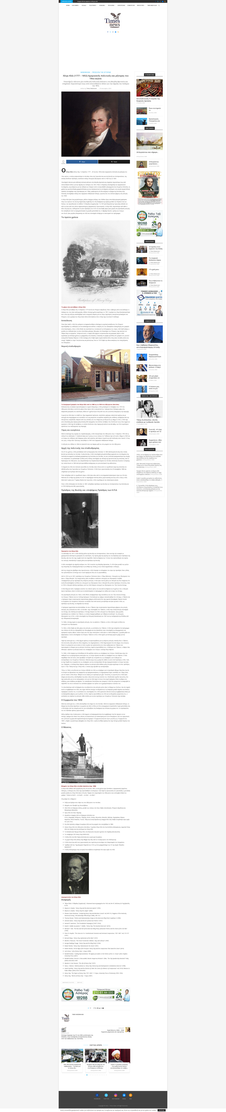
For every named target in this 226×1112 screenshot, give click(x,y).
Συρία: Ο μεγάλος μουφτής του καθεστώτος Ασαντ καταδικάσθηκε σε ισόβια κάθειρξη (149, 479)
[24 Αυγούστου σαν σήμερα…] (149, 141)
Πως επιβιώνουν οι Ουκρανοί (155, 282)
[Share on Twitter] (95, 1008)
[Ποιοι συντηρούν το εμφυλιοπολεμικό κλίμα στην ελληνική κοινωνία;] (141, 110)
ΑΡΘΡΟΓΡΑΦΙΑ (121, 5)
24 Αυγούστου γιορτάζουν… (154, 163)
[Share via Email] (103, 1008)
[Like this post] (91, 1008)
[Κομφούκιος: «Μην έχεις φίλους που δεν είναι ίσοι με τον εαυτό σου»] (141, 442)
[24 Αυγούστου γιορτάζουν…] (141, 164)
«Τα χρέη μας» (154, 269)
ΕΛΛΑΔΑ (84, 5)
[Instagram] (160, 1)
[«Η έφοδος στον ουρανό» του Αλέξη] (141, 249)
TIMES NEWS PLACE (152, 5)
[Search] (159, 5)
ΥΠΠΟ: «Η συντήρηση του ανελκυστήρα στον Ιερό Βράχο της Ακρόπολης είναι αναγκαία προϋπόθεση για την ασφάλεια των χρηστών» (149, 457)
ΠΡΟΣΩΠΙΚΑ (111, 5)
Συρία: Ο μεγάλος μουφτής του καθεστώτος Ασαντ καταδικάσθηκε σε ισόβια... (72, 1066)
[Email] (162, 1)
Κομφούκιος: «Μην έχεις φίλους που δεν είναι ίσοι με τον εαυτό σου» (155, 443)
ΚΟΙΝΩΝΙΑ (102, 5)
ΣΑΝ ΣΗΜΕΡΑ (75, 5)
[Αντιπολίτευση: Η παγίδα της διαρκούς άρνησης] (149, 88)
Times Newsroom (91, 88)
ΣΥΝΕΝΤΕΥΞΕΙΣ (131, 5)
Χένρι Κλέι (79, 982)
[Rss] (165, 1)
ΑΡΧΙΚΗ (68, 5)
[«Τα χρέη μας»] (141, 271)
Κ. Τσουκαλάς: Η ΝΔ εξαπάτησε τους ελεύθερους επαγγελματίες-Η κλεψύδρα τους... (96, 1052)
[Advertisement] (113, 53)
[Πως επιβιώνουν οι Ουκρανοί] (141, 283)
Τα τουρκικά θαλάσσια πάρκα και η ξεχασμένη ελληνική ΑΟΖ (155, 261)
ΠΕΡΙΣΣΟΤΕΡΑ (140, 5)
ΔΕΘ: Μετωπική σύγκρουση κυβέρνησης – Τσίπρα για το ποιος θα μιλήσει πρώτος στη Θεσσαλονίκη (149, 465)
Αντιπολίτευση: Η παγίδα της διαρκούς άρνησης (148, 100)
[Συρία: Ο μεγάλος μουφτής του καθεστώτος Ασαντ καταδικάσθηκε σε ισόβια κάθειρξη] (72, 1056)
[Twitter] (158, 1)
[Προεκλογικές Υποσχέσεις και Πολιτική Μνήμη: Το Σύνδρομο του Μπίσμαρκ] (141, 121)
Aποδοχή (161, 1110)
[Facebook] (155, 1)
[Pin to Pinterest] (97, 1008)
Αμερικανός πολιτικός (68, 982)
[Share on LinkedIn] (99, 1008)
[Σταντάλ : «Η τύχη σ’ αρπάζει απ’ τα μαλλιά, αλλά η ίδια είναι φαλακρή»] (141, 432)
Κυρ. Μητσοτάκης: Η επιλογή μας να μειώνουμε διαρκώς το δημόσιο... (119, 1066)
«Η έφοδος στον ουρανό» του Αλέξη (155, 248)
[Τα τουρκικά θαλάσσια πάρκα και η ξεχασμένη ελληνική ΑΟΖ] (141, 260)
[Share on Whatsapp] (101, 1008)
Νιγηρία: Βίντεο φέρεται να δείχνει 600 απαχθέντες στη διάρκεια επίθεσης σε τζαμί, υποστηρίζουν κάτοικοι (149, 472)
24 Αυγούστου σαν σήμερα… (147, 152)
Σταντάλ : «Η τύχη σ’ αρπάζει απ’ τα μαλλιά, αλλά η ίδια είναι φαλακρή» (156, 432)
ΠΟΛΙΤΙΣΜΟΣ (92, 5)
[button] (74, 1)
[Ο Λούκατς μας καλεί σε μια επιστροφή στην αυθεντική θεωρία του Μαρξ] (141, 389)
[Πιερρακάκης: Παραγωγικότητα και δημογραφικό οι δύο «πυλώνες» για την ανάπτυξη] (141, 357)
